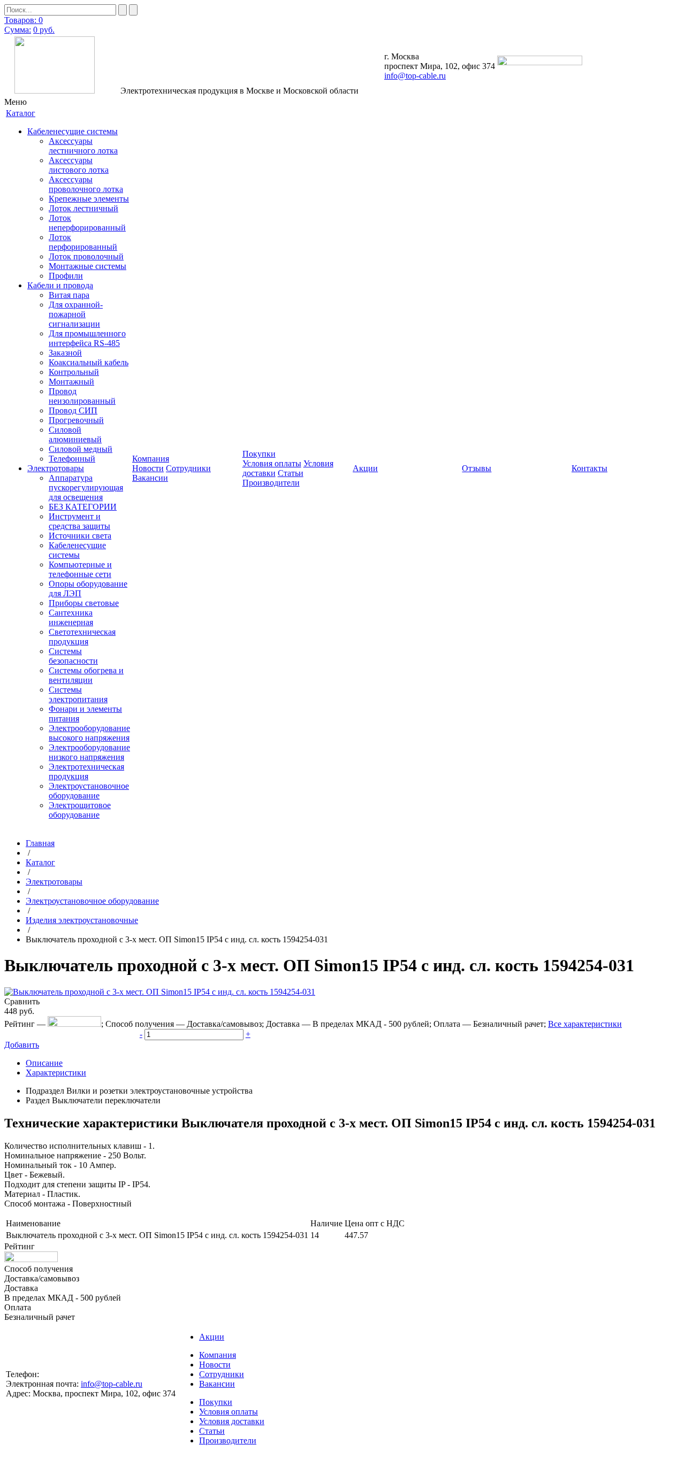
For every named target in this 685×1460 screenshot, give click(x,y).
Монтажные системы (87, 266)
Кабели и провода (60, 285)
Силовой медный (80, 449)
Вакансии (150, 477)
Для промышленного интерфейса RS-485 (87, 338)
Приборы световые (84, 603)
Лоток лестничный (83, 208)
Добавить (21, 1044)
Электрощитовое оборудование (80, 810)
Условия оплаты (271, 463)
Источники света (80, 535)
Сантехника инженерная (71, 617)
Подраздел (45, 1090)
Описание (44, 1062)
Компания (217, 1354)
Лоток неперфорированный (87, 222)
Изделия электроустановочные (82, 920)
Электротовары (55, 468)
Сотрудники (188, 468)
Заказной (65, 352)
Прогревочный (76, 420)
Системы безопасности (73, 656)
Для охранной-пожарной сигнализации (76, 314)
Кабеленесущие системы (72, 131)
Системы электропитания (78, 694)
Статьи (290, 473)
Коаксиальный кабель (88, 362)
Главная (40, 843)
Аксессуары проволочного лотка (86, 184)
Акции (211, 1336)
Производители (271, 482)
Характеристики (56, 1072)
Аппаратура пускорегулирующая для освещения (86, 487)
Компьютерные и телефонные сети (80, 569)
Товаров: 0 (23, 20)
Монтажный (71, 381)
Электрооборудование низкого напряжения (89, 752)
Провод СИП (73, 410)
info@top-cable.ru (415, 75)
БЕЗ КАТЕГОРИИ (83, 506)
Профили (66, 275)
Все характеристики (585, 1023)
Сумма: (17, 29)
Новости (148, 468)
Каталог (40, 862)
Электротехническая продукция (86, 771)
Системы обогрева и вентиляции (86, 675)
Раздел (38, 1100)
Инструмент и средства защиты (79, 521)
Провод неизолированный (82, 396)
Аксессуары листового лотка (79, 165)
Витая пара (69, 294)
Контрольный (74, 371)
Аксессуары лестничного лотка (83, 145)
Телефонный (72, 458)
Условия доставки (231, 1421)
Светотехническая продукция (82, 636)
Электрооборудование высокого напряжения (89, 733)
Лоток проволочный (86, 256)
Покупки (215, 1402)
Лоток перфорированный (83, 242)
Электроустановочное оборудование (89, 790)
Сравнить (22, 1001)
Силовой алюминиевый (75, 434)
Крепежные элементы (89, 198)
